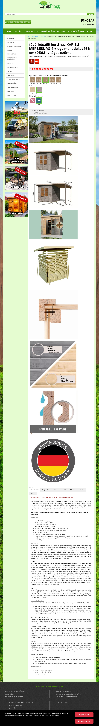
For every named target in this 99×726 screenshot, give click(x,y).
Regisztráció (25, 22)
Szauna (9, 71)
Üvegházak (11, 38)
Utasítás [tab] (72, 490)
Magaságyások (12, 83)
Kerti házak (11, 91)
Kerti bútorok (12, 95)
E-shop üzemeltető (16, 705)
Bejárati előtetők (13, 79)
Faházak (42, 36)
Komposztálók (12, 54)
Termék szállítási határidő (14, 697)
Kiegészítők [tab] (45, 490)
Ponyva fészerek (12, 67)
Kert (29, 36)
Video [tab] (65, 490)
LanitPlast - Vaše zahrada (49, 5)
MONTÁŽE (12, 708)
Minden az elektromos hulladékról (22, 702)
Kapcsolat (61, 31)
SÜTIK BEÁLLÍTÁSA (61, 702)
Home (9, 31)
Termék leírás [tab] (35, 490)
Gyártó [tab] (33, 493)
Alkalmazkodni (84, 721)
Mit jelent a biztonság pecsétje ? (67, 697)
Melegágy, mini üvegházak (12, 59)
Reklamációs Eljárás (46, 31)
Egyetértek (84, 714)
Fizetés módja (9, 694)
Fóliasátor (11, 42)
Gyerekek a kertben (14, 46)
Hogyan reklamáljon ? (64, 691)
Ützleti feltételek (27, 31)
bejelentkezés (13, 22)
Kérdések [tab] (81, 490)
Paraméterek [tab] (56, 490)
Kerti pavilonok (12, 87)
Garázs (9, 50)
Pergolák (10, 64)
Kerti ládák (11, 75)
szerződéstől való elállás (80, 31)
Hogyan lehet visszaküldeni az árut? (69, 694)
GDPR (15, 31)
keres (90, 14)
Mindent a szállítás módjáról (15, 691)
